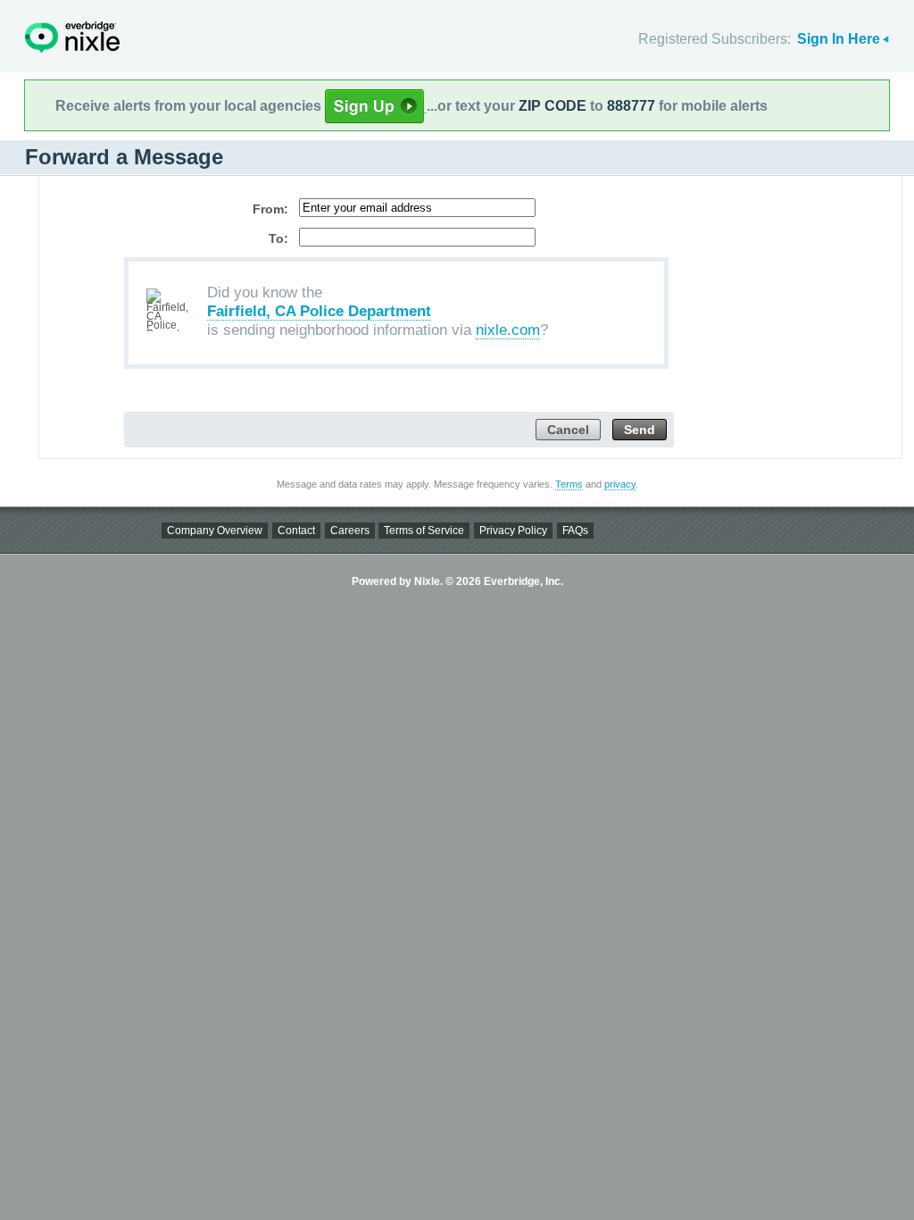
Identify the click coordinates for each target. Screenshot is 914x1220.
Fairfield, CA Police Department (319, 311)
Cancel (568, 430)
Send (639, 430)
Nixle (72, 37)
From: (270, 209)
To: (278, 238)
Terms (569, 484)
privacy (620, 484)
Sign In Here (838, 38)
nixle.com (508, 330)
